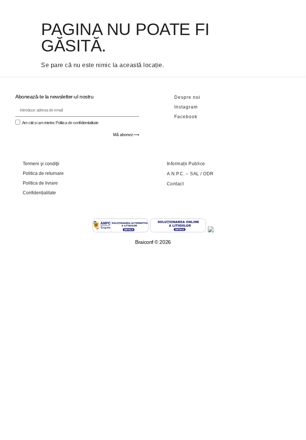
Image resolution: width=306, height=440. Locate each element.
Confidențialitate (39, 192)
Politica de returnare (43, 173)
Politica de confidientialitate (77, 122)
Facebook (185, 116)
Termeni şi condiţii (41, 163)
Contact (175, 183)
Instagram (186, 107)
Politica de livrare (40, 183)
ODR (208, 173)
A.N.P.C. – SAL (183, 173)
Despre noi (187, 97)
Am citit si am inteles (60, 122)
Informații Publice (186, 163)
